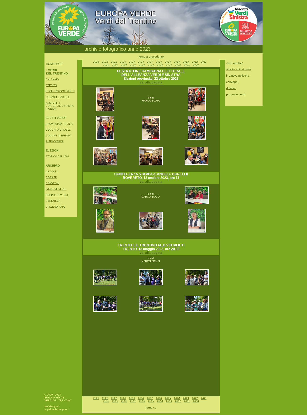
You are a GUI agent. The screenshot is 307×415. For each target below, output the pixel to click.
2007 (133, 64)
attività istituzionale (238, 69)
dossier (231, 88)
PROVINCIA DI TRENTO (59, 123)
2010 (106, 64)
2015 (168, 61)
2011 (204, 61)
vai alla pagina (151, 82)
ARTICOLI (51, 171)
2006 (142, 64)
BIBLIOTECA (53, 200)
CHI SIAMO (52, 79)
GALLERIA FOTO (55, 206)
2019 (132, 61)
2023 (96, 61)
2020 (123, 61)
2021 (114, 61)
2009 (115, 64)
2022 (105, 61)
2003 (169, 64)
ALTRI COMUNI (54, 141)
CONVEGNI (52, 183)
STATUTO (51, 85)
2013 (186, 61)
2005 (151, 64)
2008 (124, 64)
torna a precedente (151, 56)
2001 (187, 64)
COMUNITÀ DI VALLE (58, 129)
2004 (160, 64)
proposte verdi (235, 94)
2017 (150, 61)
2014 (177, 61)
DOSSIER (51, 177)
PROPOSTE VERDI (57, 195)
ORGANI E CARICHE (58, 97)
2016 (159, 61)
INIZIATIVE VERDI (56, 189)
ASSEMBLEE (53, 103)
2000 (196, 64)
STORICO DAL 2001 (57, 156)
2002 (178, 64)
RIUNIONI (51, 108)
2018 (141, 61)
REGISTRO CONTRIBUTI (60, 91)
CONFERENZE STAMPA (60, 105)
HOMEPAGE (54, 64)
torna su (151, 407)
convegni (232, 82)
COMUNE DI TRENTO (58, 135)
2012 (195, 61)
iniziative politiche (237, 75)
